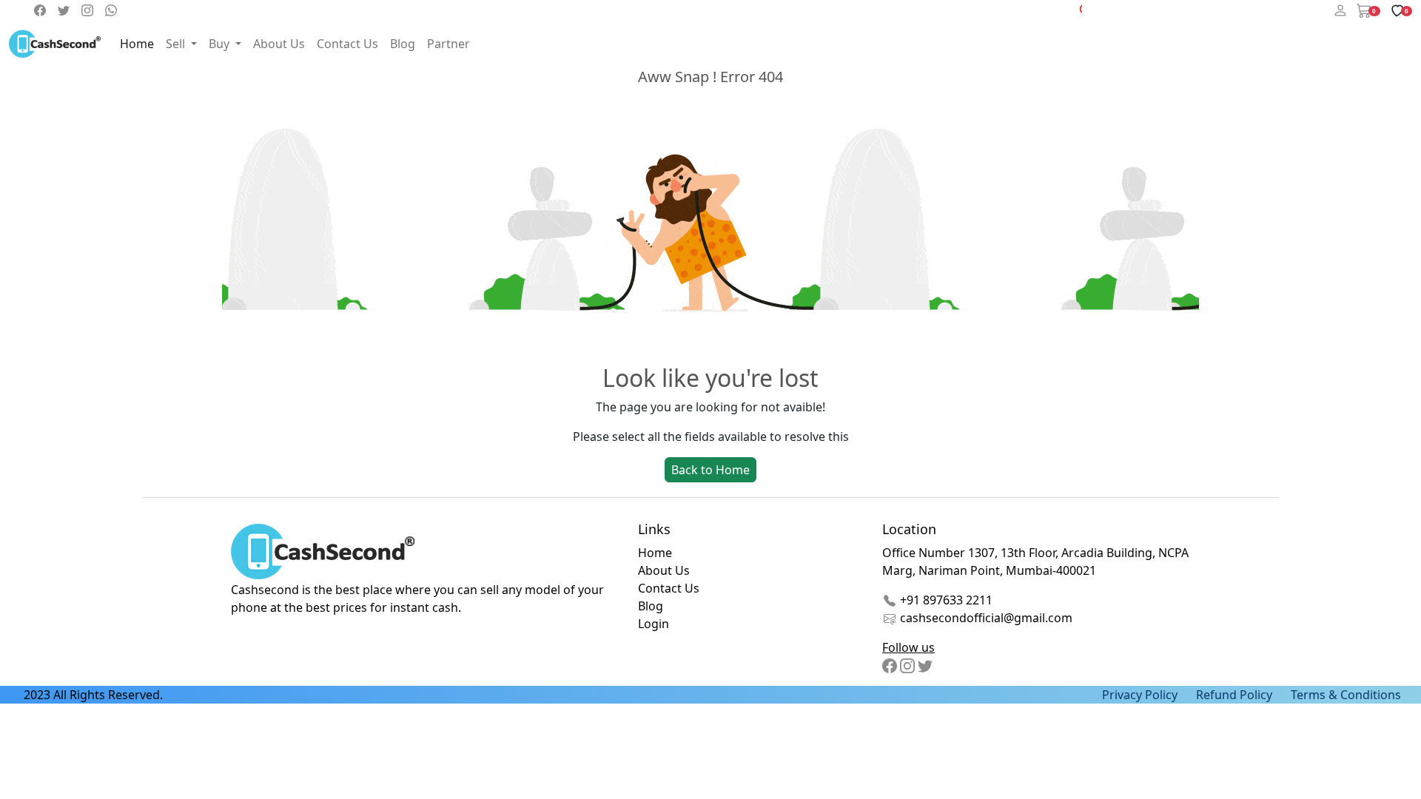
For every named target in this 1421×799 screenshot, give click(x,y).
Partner (448, 44)
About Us (279, 44)
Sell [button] (177, 44)
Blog (402, 44)
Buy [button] (220, 44)
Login (653, 624)
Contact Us (347, 44)
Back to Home (710, 470)
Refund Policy (1234, 695)
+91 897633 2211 (944, 600)
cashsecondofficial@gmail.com (986, 618)
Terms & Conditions (1346, 695)
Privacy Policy (1140, 695)
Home (137, 44)
